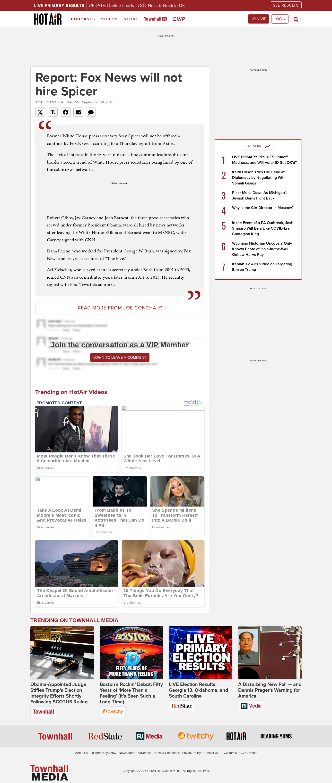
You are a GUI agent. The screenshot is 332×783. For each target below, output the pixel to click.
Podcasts (83, 19)
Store (131, 19)
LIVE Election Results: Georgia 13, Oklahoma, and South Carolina (198, 690)
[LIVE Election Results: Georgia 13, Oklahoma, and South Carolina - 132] (200, 652)
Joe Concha (50, 102)
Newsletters (127, 753)
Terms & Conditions (166, 753)
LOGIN (279, 19)
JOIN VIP (258, 19)
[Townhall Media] (49, 772)
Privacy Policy (191, 753)
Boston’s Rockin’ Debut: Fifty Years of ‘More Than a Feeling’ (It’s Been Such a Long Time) (131, 693)
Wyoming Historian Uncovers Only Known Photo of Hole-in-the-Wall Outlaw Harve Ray (262, 249)
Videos (109, 19)
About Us (81, 753)
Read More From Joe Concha (118, 308)
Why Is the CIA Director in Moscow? (263, 207)
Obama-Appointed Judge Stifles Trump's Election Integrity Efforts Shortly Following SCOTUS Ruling (59, 693)
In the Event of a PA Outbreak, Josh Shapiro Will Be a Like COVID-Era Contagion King (262, 228)
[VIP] (180, 19)
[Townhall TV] (156, 19)
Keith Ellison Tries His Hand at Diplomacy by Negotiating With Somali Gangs (259, 178)
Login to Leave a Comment (119, 357)
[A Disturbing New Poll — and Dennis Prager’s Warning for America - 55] (270, 652)
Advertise (144, 753)
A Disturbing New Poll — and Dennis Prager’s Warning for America (270, 690)
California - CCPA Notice (240, 753)
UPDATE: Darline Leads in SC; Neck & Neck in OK (137, 5)
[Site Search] (296, 19)
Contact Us (210, 753)
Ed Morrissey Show (103, 753)
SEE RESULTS (285, 5)
